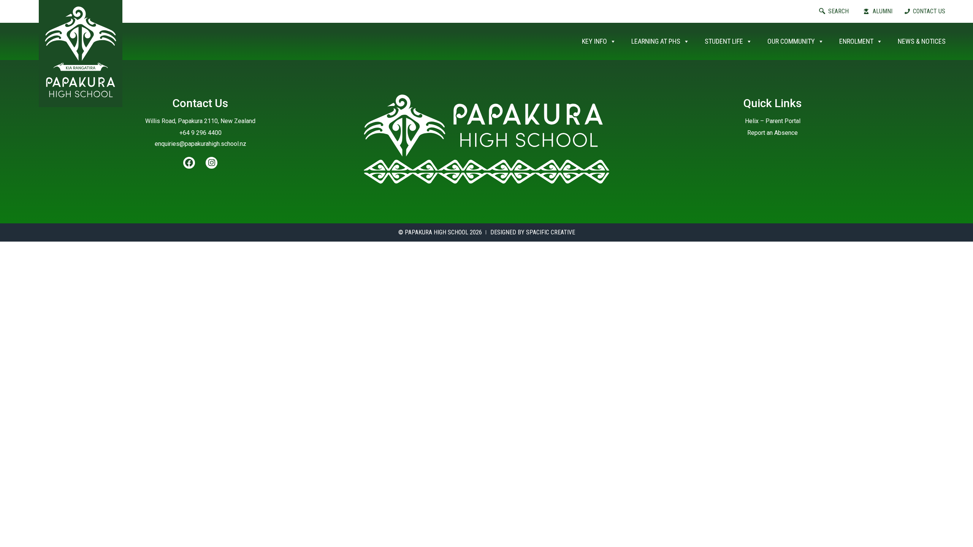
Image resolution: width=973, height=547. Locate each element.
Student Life (724, 41)
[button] (839, 11)
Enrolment (856, 41)
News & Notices (922, 41)
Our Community (791, 41)
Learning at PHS (655, 41)
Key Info (594, 41)
